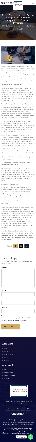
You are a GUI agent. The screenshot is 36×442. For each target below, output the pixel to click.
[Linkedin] (8, 409)
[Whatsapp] (30, 437)
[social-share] (15, 246)
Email (4, 299)
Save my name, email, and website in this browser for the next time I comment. (16, 319)
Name (4, 290)
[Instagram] (18, 409)
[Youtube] (28, 409)
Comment (5, 267)
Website (4, 307)
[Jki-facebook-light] (13, 409)
